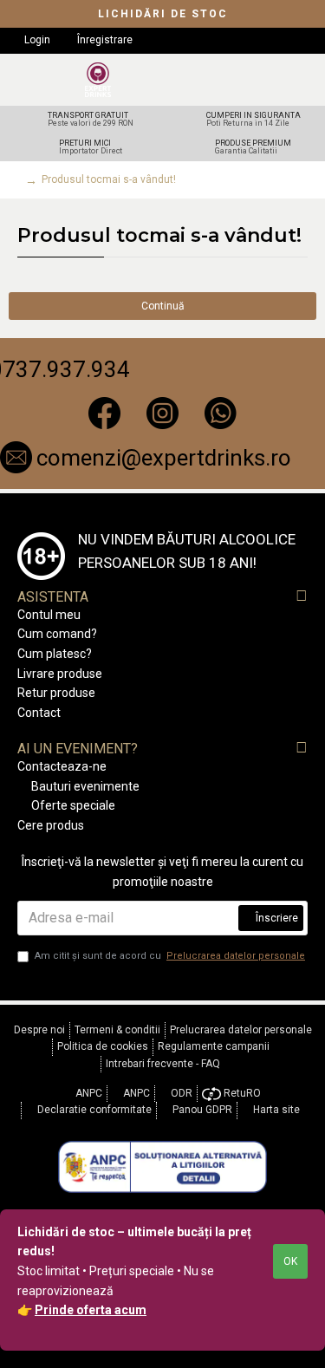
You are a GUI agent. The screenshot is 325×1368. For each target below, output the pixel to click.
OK (290, 1261)
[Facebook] (104, 414)
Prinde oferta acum (90, 1310)
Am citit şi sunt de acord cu (170, 955)
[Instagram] (162, 414)
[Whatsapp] (221, 414)
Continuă (163, 306)
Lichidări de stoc (163, 14)
